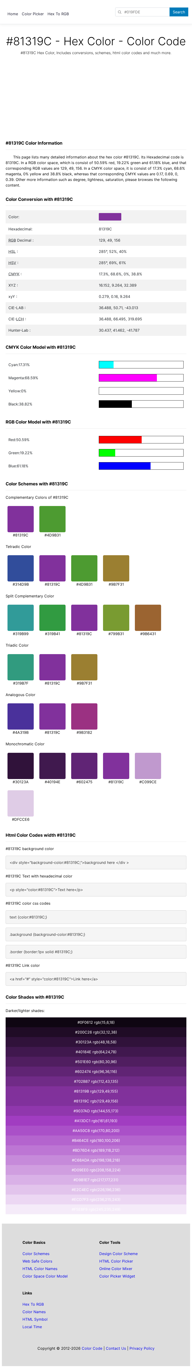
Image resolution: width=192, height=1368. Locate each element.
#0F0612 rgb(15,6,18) (96, 1022)
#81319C (20, 535)
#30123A (21, 782)
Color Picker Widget (117, 1276)
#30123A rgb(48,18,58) (96, 1042)
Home (12, 13)
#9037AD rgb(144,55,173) (96, 1111)
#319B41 (52, 633)
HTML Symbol (35, 1319)
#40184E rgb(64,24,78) (96, 1051)
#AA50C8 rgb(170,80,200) (96, 1130)
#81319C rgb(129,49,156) (96, 1101)
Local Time (32, 1326)
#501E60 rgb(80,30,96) (96, 1061)
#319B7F (20, 683)
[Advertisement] (96, 99)
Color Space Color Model (45, 1276)
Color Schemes (35, 1253)
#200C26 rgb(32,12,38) (96, 1032)
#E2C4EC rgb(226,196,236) (96, 1189)
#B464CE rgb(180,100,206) (96, 1140)
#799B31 (116, 633)
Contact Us (116, 1348)
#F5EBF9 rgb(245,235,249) (96, 1209)
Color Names (34, 1311)
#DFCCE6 (21, 819)
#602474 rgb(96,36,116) (96, 1071)
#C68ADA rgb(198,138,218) (96, 1160)
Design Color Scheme (118, 1253)
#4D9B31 (52, 535)
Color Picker (33, 13)
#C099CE (148, 782)
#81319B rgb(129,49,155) (96, 1091)
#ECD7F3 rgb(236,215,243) (96, 1199)
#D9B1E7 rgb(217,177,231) (96, 1179)
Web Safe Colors (37, 1261)
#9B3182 (84, 732)
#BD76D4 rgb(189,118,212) (96, 1150)
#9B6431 (148, 633)
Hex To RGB (58, 13)
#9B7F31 (116, 584)
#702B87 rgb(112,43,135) (96, 1081)
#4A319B (21, 732)
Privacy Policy (142, 1348)
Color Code (92, 1348)
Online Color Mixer (115, 1268)
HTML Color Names (39, 1268)
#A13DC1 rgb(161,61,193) (96, 1120)
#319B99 (21, 633)
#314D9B (21, 584)
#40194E (52, 782)
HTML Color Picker (116, 1261)
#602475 (84, 782)
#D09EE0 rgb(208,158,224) (96, 1170)
